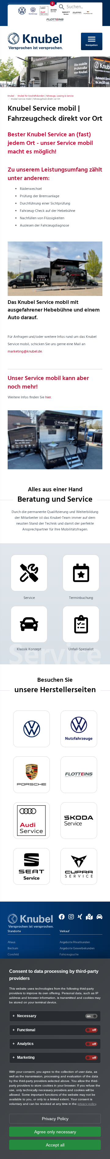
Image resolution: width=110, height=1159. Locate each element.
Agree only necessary (55, 1131)
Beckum (13, 948)
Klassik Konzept (29, 649)
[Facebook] (60, 918)
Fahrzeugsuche (69, 954)
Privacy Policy (55, 1118)
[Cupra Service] (79, 866)
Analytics (25, 1044)
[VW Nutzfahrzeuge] (79, 729)
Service (29, 598)
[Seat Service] (31, 866)
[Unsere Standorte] (88, 918)
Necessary (26, 1016)
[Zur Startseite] (30, 920)
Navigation (92, 40)
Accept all (55, 1144)
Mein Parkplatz (32, 7)
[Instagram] (69, 918)
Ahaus (11, 942)
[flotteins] (79, 774)
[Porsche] (31, 774)
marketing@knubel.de (25, 352)
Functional (26, 1030)
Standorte (14, 931)
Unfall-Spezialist (81, 649)
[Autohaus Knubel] (35, 41)
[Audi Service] (31, 820)
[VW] (31, 729)
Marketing (26, 1058)
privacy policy (87, 1103)
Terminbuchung (81, 598)
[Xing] (78, 918)
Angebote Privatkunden (75, 942)
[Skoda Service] (79, 820)
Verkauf (64, 931)
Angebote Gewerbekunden (77, 948)
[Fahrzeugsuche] (98, 918)
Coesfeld (13, 954)
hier (48, 397)
